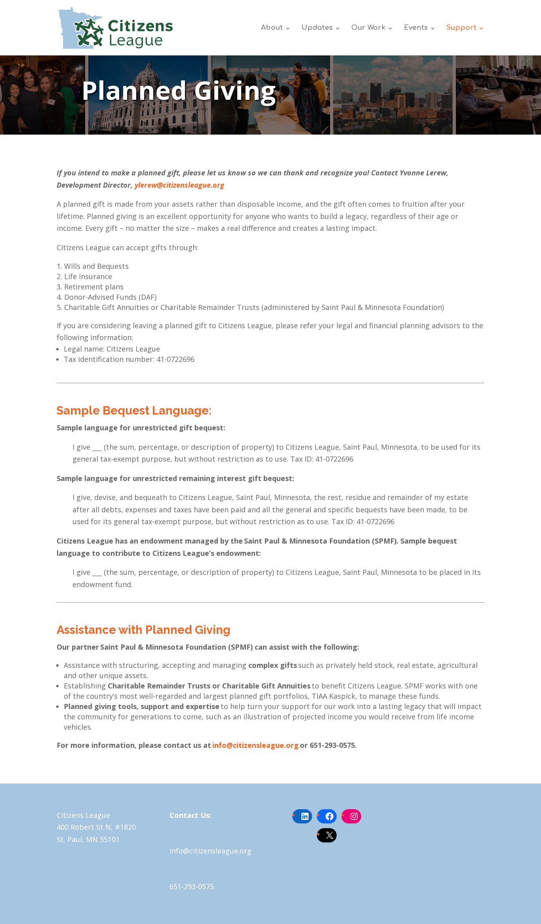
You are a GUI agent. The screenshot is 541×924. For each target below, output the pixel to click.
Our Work (368, 28)
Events (416, 28)
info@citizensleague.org (255, 745)
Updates (317, 28)
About (272, 28)
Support (461, 28)
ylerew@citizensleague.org (179, 185)
